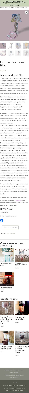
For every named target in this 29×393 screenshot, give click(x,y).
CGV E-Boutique (13, 377)
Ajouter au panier (10, 227)
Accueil (2, 7)
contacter (18, 200)
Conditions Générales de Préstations (14, 375)
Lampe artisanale (9, 7)
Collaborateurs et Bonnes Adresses (13, 370)
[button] (26, 12)
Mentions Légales (13, 372)
